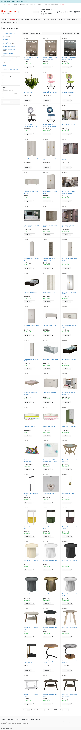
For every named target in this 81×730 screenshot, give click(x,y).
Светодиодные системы (10, 46)
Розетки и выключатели (22, 19)
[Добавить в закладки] (33, 67)
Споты (60, 19)
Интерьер (15, 22)
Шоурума (17, 1)
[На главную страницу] (9, 11)
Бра (56, 19)
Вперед (65, 709)
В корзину (27, 67)
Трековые (37, 19)
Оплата (45, 4)
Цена (4, 79)
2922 (60, 709)
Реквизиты (32, 4)
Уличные (3, 22)
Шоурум (9, 4)
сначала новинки (35, 33)
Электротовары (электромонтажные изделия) (10, 69)
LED (32, 19)
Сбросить (13, 102)
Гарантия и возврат (53, 4)
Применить (6, 102)
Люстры (43, 19)
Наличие (5, 87)
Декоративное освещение (9, 61)
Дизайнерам (62, 4)
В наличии (8, 92)
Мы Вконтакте (36, 719)
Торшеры (74, 19)
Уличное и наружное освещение (8, 54)
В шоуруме (8, 90)
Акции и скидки (9, 76)
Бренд (4, 97)
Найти (35, 12)
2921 (55, 709)
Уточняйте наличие (11, 94)
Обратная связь (24, 4)
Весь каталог (4, 19)
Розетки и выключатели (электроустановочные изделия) (9, 35)
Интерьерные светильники (9, 50)
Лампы (9, 22)
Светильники (50, 19)
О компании (16, 4)
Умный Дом (6, 39)
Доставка (39, 4)
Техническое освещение (10, 58)
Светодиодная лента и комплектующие (8, 42)
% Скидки (12, 19)
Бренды (3, 4)
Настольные (67, 19)
